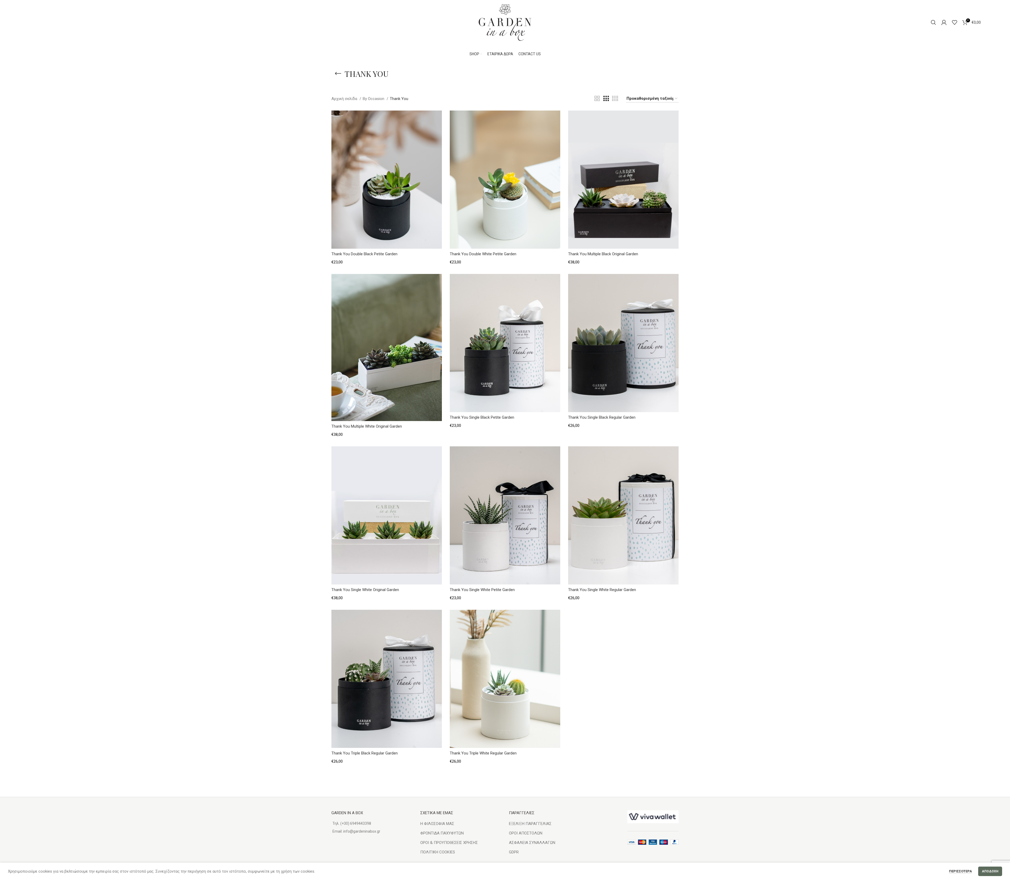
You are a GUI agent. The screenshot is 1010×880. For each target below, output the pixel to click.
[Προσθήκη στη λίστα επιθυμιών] (438, 119)
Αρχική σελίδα (344, 98)
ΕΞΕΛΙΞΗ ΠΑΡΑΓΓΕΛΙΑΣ (530, 823)
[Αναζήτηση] (933, 22)
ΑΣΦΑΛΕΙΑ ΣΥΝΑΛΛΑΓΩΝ (532, 842)
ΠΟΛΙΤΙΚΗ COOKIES (437, 852)
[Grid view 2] (597, 98)
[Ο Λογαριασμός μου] (944, 22)
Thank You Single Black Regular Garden (601, 417)
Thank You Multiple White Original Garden (366, 426)
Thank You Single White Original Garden (365, 589)
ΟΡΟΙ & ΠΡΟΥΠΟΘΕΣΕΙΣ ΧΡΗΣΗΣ (449, 842)
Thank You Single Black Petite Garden (482, 417)
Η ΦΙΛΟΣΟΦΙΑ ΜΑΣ (437, 823)
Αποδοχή (990, 871)
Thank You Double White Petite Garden (483, 254)
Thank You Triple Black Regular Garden (364, 753)
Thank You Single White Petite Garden (482, 589)
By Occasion (374, 98)
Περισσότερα (960, 871)
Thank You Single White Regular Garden (602, 589)
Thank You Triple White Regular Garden (483, 753)
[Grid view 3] (606, 98)
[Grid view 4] (615, 98)
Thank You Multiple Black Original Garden (603, 254)
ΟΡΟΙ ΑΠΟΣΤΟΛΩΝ (525, 833)
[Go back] (338, 73)
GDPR (514, 852)
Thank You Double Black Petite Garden (364, 254)
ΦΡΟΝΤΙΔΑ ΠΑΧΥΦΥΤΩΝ (442, 833)
